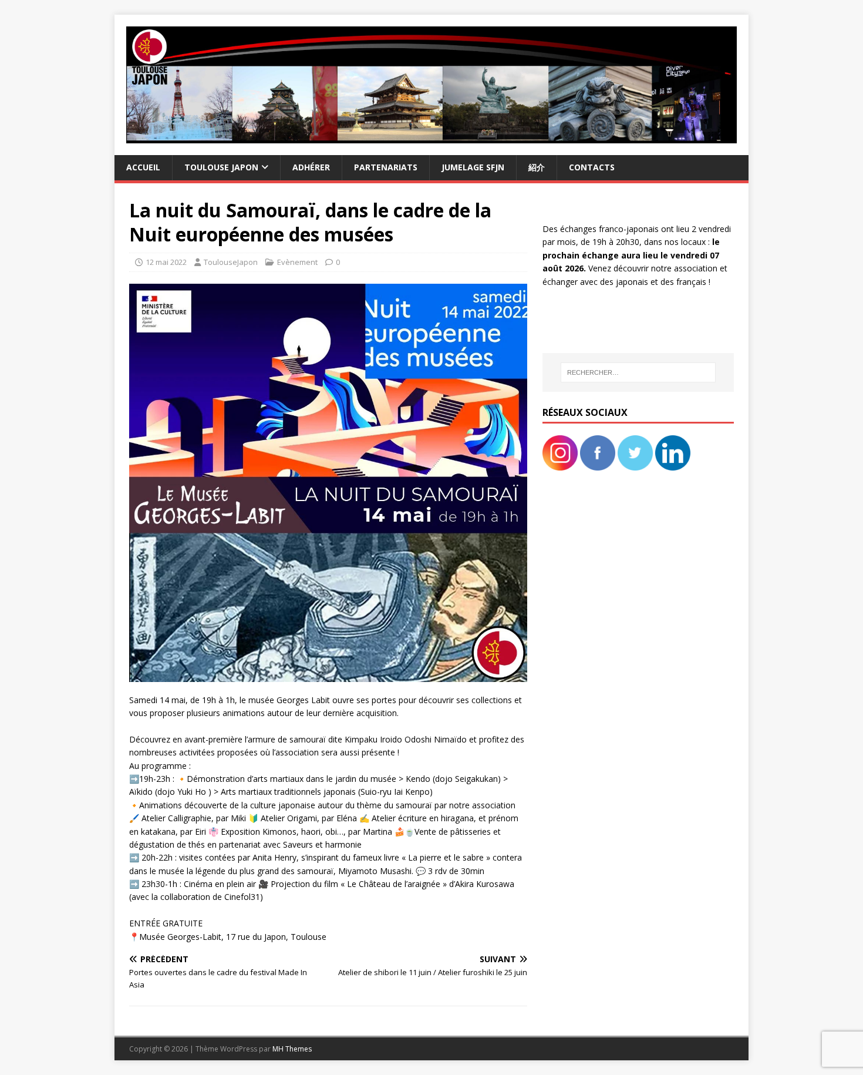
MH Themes (292, 1049)
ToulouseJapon (231, 262)
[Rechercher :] (638, 372)
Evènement (297, 262)
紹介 (536, 167)
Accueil (143, 167)
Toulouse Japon (221, 167)
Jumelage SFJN (472, 167)
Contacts (592, 167)
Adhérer (311, 167)
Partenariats (385, 167)
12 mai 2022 (166, 262)
